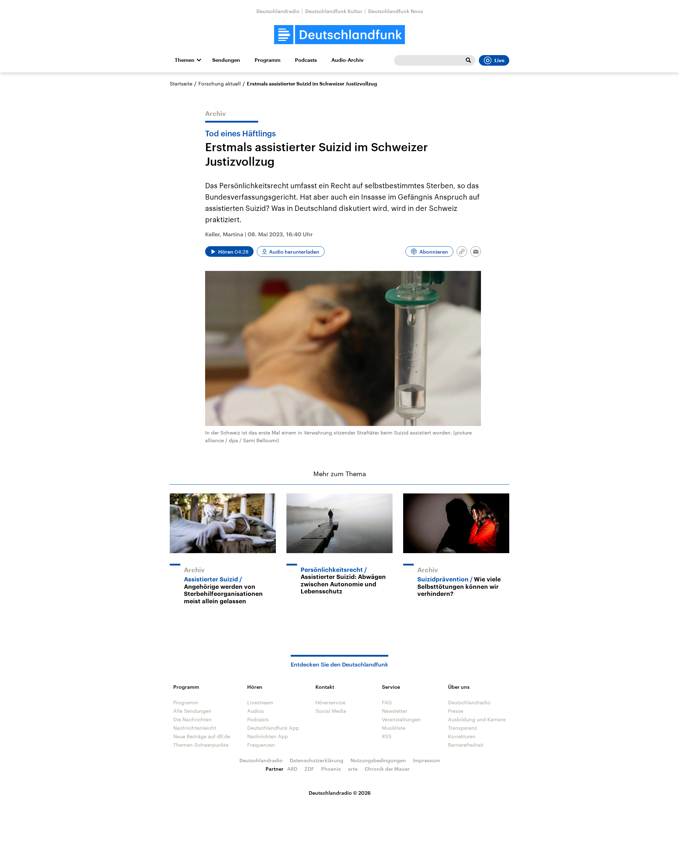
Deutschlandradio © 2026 (340, 793)
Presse (455, 711)
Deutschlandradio (278, 11)
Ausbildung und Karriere (477, 719)
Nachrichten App (267, 736)
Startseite (181, 84)
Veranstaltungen (401, 719)
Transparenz (462, 728)
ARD (292, 769)
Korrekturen (462, 736)
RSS (386, 736)
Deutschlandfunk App (273, 728)
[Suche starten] (468, 60)
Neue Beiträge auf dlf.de (201, 736)
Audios (255, 711)
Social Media (330, 711)
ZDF (309, 769)
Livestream (260, 702)
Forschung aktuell (219, 84)
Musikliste (393, 728)
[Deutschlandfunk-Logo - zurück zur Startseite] (339, 35)
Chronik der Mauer (387, 769)
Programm (267, 60)
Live (499, 60)
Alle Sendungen (192, 711)
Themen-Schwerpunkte (200, 745)
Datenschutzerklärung (316, 760)
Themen (185, 60)
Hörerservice (330, 702)
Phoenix (331, 769)
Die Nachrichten (192, 719)
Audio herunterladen (294, 252)
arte (353, 769)
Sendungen (226, 60)
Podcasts (306, 60)
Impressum (426, 760)
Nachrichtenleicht (194, 728)
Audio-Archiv (347, 60)
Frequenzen (261, 745)
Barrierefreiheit (465, 745)
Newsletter (394, 711)
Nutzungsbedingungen (378, 760)
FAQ (387, 702)
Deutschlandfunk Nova (395, 11)
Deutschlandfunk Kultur (333, 11)
